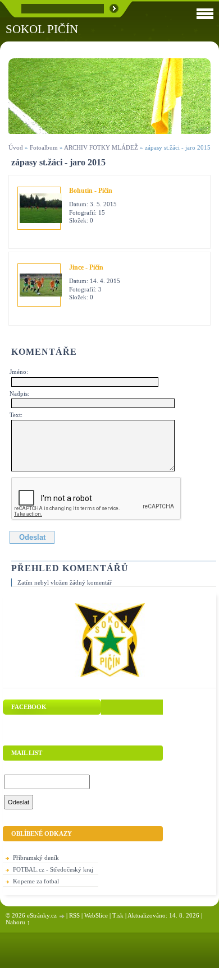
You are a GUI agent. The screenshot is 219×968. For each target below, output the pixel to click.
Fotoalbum (44, 147)
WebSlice (96, 915)
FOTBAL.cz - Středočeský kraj (53, 869)
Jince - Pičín (86, 267)
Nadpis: (19, 393)
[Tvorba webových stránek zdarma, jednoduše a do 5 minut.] (62, 916)
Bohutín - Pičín (90, 190)
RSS (74, 915)
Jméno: (19, 371)
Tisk (118, 915)
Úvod (15, 147)
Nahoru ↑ (18, 922)
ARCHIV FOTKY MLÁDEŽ (101, 147)
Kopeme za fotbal (36, 881)
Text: (16, 414)
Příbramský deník (36, 857)
